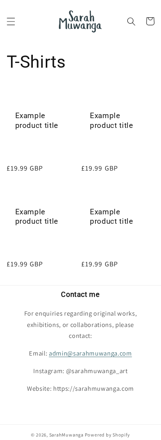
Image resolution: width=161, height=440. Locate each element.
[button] (10, 21)
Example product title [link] (37, 120)
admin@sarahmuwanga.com (90, 353)
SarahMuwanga (67, 435)
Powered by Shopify (107, 435)
